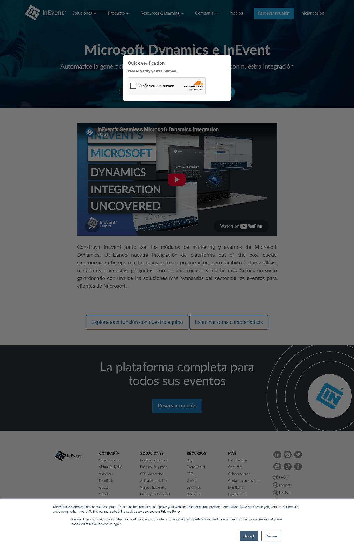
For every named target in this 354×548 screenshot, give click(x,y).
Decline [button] (271, 536)
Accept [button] (249, 536)
